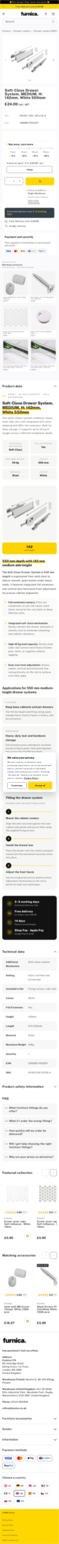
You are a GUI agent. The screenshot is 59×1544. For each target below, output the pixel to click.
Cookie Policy (31, 778)
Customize (16, 785)
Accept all (40, 785)
